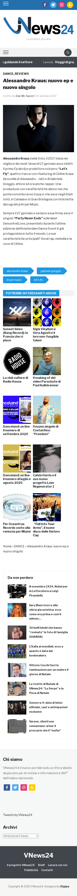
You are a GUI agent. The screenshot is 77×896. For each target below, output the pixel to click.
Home (7, 546)
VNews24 (38, 855)
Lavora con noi (57, 865)
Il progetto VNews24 (21, 865)
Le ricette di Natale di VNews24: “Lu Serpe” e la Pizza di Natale (46, 688)
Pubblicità (31, 870)
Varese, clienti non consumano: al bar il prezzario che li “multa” (45, 726)
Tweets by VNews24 (17, 815)
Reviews (22, 74)
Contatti (47, 870)
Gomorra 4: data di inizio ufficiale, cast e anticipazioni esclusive (48, 707)
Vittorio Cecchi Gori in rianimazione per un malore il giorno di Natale (48, 670)
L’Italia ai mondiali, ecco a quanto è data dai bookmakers (46, 651)
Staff (41, 865)
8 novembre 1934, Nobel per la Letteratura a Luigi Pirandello (48, 591)
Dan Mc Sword (25, 95)
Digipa (64, 886)
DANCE (8, 74)
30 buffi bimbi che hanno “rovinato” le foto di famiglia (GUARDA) (48, 632)
